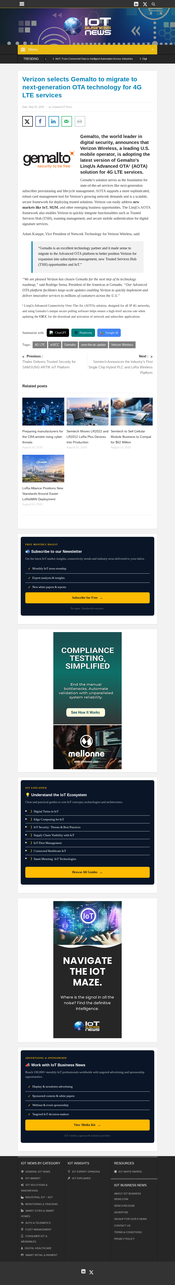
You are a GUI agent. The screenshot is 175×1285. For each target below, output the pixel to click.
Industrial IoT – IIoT (39, 1197)
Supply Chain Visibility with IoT (52, 835)
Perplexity (86, 332)
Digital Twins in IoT (45, 811)
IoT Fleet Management (46, 843)
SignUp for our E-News (130, 1219)
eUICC (54, 344)
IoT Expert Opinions (86, 1171)
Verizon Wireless (122, 344)
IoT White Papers (130, 1171)
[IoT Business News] (87, 26)
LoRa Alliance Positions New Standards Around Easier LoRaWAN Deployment (42, 493)
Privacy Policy (124, 1238)
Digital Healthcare (38, 1248)
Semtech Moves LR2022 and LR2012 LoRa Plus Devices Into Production (87, 436)
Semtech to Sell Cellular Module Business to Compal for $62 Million (131, 436)
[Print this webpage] (80, 121)
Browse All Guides (87, 872)
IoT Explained (81, 1178)
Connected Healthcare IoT (48, 851)
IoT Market (33, 1178)
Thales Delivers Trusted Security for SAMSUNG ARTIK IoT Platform (49, 361)
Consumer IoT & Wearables (34, 1239)
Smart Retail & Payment (41, 1255)
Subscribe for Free (87, 598)
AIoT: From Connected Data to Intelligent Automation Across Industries (77, 58)
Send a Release (124, 1205)
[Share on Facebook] (40, 121)
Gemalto (70, 344)
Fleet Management (38, 1229)
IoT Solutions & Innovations (34, 1188)
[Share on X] (27, 121)
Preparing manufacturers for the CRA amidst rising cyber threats (42, 436)
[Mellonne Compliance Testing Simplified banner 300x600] (87, 700)
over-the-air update (93, 344)
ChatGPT (60, 332)
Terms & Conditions (128, 1232)
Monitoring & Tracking (41, 1204)
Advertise (121, 1212)
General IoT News (62, 107)
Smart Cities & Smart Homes (37, 1213)
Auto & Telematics (38, 1222)
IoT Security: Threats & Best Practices (55, 827)
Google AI (112, 332)
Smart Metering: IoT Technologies (53, 858)
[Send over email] (67, 121)
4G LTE (40, 344)
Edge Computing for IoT (47, 819)
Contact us (122, 1225)
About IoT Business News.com (127, 1196)
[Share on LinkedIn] (54, 121)
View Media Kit (87, 1125)
